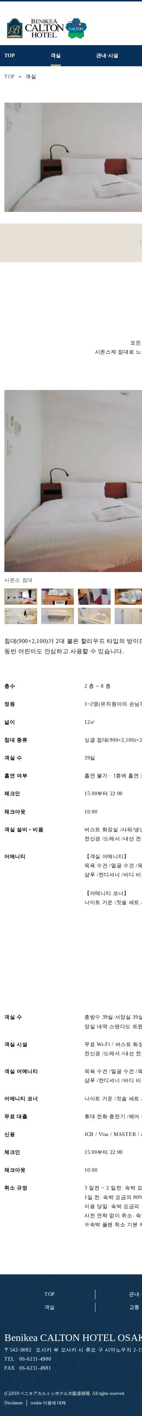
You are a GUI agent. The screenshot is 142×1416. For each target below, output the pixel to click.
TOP (49, 1294)
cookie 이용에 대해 (48, 1402)
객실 (49, 1307)
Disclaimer (13, 1402)
